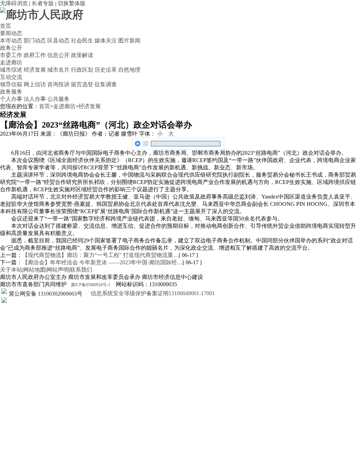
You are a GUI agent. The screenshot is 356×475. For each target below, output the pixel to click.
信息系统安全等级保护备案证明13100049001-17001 (152, 293)
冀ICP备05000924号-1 (90, 284)
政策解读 (82, 55)
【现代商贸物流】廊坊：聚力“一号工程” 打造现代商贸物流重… (100, 255)
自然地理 (129, 70)
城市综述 (11, 70)
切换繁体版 (72, 3)
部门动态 (35, 40)
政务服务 (11, 92)
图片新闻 (129, 40)
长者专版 (43, 3)
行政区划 (82, 70)
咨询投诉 (58, 84)
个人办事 (11, 99)
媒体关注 (106, 40)
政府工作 (35, 55)
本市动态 (11, 40)
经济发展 (35, 70)
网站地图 (34, 270)
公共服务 (58, 99)
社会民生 (82, 40)
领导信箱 (11, 84)
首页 (5, 26)
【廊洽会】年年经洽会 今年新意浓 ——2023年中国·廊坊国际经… (102, 262)
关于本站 (11, 270)
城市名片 (58, 70)
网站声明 (58, 270)
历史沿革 (106, 70)
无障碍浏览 (14, 3)
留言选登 (82, 84)
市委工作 (11, 55)
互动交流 (11, 77)
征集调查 (106, 84)
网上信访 (35, 84)
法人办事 (35, 99)
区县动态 (58, 40)
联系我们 (81, 270)
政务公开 (11, 48)
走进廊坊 (11, 62)
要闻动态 (11, 33)
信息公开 (58, 55)
